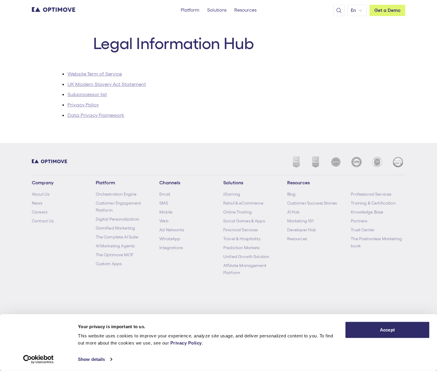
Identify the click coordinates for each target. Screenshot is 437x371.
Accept (387, 329)
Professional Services (371, 194)
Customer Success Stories (312, 203)
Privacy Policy (186, 342)
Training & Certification (373, 203)
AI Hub (293, 212)
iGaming (231, 194)
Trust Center (363, 229)
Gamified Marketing (115, 228)
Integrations (171, 247)
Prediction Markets (241, 247)
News (37, 203)
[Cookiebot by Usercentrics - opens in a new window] (38, 359)
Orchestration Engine (116, 194)
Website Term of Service (94, 74)
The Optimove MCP (114, 254)
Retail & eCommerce (243, 203)
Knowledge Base (367, 212)
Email (164, 194)
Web (163, 220)
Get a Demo (387, 10)
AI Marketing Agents (115, 245)
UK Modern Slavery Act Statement (106, 84)
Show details (91, 359)
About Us (40, 194)
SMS (163, 203)
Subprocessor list (87, 94)
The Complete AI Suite (117, 237)
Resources (297, 238)
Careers (39, 212)
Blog (291, 194)
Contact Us (43, 220)
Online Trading (237, 212)
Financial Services (240, 229)
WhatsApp (169, 238)
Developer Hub (301, 229)
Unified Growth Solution (246, 256)
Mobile (165, 212)
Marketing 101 (300, 220)
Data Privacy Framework (95, 115)
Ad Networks (171, 229)
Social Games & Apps (244, 220)
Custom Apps (109, 263)
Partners (359, 220)
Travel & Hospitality (241, 238)
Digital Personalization (117, 219)
